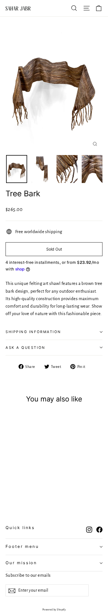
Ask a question (25, 348)
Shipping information (33, 332)
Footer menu (22, 546)
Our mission (21, 562)
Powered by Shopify (54, 609)
